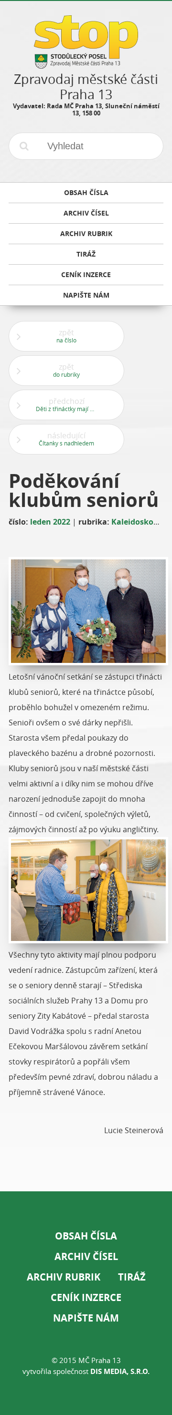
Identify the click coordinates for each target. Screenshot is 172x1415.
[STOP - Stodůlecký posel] (86, 65)
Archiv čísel (86, 1256)
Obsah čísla (86, 1235)
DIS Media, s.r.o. (120, 1371)
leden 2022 (50, 521)
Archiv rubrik (63, 1276)
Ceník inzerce (86, 1297)
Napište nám (86, 1318)
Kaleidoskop (134, 521)
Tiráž (132, 1276)
